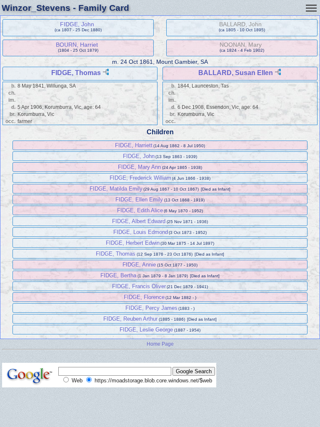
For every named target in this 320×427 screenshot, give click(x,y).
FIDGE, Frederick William (140, 178)
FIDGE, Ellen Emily (139, 199)
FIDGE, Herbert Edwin (133, 243)
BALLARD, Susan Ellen (235, 72)
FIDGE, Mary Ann (139, 167)
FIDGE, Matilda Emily (116, 189)
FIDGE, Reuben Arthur (130, 319)
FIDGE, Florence (144, 297)
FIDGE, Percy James (151, 308)
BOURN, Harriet (77, 44)
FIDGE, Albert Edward (138, 221)
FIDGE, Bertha (118, 275)
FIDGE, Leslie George (146, 330)
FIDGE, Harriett (133, 145)
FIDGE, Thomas (76, 72)
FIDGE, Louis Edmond (140, 232)
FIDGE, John (77, 24)
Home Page (160, 344)
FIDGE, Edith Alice (140, 210)
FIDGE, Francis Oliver (139, 286)
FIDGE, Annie (139, 264)
